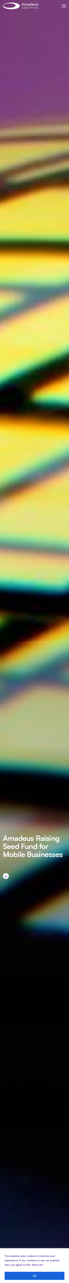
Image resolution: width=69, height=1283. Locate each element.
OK (34, 1275)
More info (37, 1264)
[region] (34, 1265)
